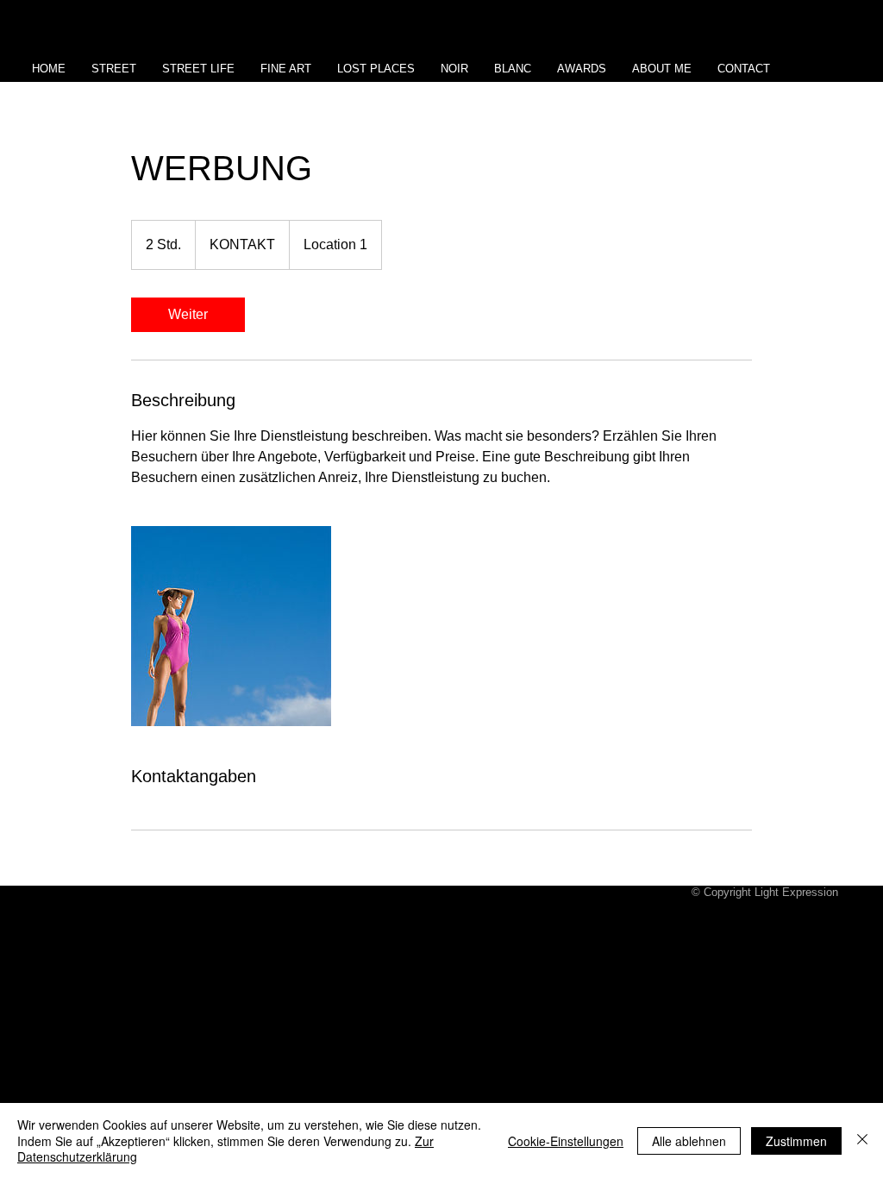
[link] (188, 315)
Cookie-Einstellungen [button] (565, 1141)
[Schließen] (862, 1140)
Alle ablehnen (689, 1141)
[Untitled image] (231, 626)
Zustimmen (796, 1141)
